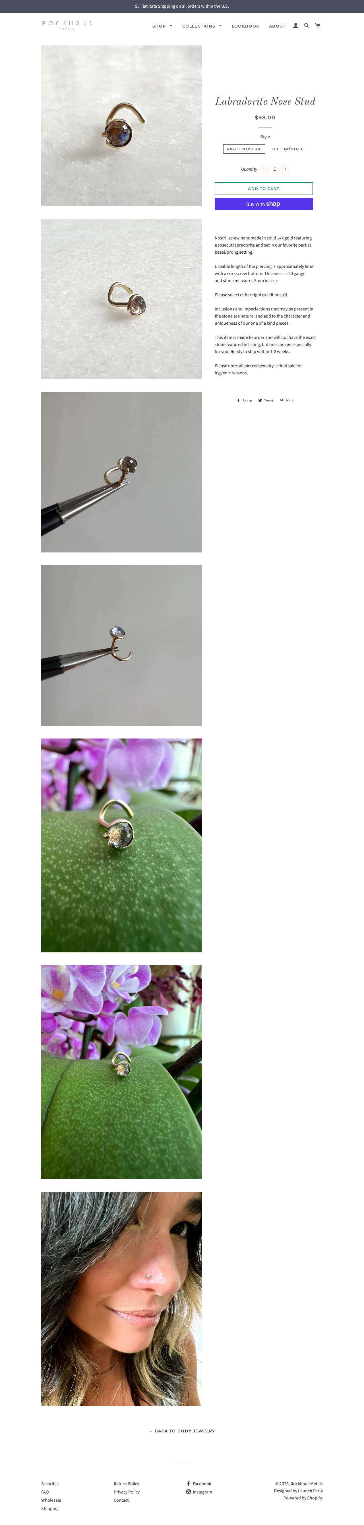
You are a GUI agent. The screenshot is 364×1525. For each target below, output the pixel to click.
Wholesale (51, 1500)
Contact (121, 1500)
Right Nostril (244, 149)
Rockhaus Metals (307, 1484)
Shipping (50, 1508)
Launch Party (310, 1491)
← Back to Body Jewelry (182, 1431)
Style (265, 137)
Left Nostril (288, 149)
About (277, 26)
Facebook (201, 1484)
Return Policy (126, 1484)
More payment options (263, 217)
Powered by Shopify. (303, 1498)
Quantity (249, 169)
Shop (159, 26)
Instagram (202, 1492)
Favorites (50, 1484)
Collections (199, 26)
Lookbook (246, 26)
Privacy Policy (127, 1492)
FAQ (45, 1492)
